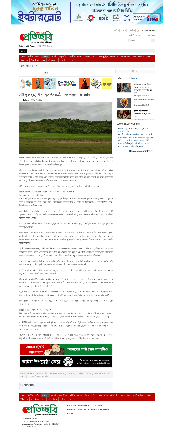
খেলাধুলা (80, 56)
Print (45, 72)
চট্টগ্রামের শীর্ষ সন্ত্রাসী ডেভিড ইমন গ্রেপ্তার (133, 143)
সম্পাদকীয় (63, 60)
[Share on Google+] (30, 72)
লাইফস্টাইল (114, 56)
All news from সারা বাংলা (140, 151)
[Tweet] (25, 72)
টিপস (22, 60)
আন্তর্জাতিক (63, 56)
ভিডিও (132, 30)
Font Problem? (134, 35)
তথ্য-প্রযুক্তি (103, 56)
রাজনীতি (30, 56)
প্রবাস (43, 60)
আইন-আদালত (52, 60)
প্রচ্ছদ (23, 56)
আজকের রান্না (125, 56)
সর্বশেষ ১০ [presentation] (121, 78)
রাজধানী (53, 56)
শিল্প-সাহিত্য (35, 60)
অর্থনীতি (72, 56)
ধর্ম (27, 60)
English (151, 35)
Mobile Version (148, 30)
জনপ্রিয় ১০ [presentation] (133, 78)
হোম (23, 66)
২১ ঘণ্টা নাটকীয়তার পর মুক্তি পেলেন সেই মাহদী (135, 134)
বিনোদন (87, 56)
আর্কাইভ (116, 30)
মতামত (71, 60)
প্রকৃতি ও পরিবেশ (138, 56)
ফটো (124, 30)
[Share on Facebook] (21, 72)
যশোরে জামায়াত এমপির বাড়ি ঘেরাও (130, 146)
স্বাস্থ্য (148, 56)
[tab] (121, 78)
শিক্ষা (94, 56)
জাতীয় (37, 56)
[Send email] (38, 72)
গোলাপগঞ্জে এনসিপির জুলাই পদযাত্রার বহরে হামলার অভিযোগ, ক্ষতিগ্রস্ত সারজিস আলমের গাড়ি (136, 138)
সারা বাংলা (45, 56)
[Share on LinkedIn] (34, 72)
